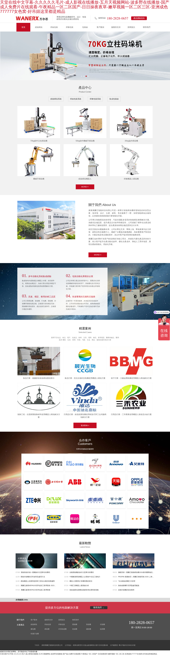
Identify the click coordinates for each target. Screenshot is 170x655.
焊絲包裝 (54, 27)
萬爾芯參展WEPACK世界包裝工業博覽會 (35, 590)
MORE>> (85, 187)
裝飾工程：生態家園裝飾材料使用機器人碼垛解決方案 (38, 415)
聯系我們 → (98, 607)
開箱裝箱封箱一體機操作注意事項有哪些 (35, 572)
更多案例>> (85, 425)
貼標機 (102, 629)
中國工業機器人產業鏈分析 (79, 585)
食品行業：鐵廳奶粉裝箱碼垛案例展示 (38, 378)
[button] (81, 76)
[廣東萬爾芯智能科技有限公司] (32, 18)
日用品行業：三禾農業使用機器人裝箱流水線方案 (131, 414)
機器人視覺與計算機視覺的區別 (81, 581)
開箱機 (74, 624)
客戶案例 (100, 27)
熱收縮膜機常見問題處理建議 (128, 585)
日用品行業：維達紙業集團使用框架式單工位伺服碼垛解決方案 (85, 415)
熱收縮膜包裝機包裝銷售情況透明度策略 (84, 590)
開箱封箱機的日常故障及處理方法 (33, 577)
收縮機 (74, 629)
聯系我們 (146, 27)
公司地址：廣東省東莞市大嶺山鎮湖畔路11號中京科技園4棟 (86, 645)
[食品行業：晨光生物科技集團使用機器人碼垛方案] (85, 361)
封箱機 (102, 624)
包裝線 (85, 27)
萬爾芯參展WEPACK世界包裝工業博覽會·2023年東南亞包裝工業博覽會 (46, 585)
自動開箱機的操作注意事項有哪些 (82, 572)
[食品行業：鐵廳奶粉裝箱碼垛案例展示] (38, 361)
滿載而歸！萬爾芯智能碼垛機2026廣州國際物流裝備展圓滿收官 (141, 572)
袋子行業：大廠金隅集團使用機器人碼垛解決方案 (131, 378)
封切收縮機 (62, 629)
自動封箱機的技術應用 (126, 590)
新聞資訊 (131, 27)
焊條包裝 (69, 27)
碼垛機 (47, 629)
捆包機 (33, 629)
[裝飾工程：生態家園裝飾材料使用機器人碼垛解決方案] (38, 397)
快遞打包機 (35, 634)
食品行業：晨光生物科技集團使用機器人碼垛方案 (85, 378)
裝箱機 (88, 624)
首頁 (23, 27)
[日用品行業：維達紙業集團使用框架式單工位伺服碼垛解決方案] (85, 397)
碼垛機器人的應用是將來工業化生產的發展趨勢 (38, 581)
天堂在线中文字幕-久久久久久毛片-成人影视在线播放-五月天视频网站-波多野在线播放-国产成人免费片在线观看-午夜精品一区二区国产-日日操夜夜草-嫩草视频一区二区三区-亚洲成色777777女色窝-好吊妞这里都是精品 (78, 654)
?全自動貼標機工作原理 (126, 581)
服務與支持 (116, 27)
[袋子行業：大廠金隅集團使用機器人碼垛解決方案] (131, 361)
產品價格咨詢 (139, 18)
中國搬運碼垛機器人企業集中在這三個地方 (85, 577)
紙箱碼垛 (38, 27)
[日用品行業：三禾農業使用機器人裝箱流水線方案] (131, 397)
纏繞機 (88, 629)
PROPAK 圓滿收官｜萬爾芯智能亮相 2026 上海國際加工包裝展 (141, 577)
